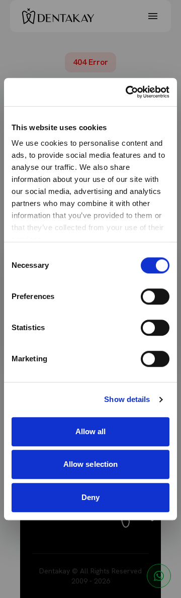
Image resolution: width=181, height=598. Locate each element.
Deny (90, 497)
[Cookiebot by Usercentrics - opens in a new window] (127, 91)
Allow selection (90, 464)
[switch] (155, 296)
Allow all (90, 431)
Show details (127, 399)
